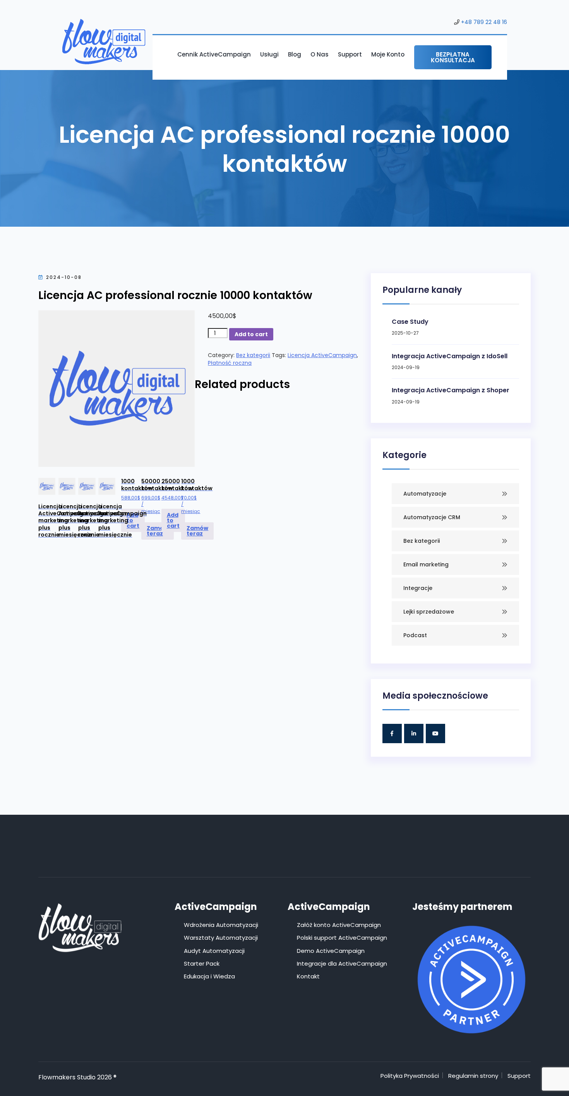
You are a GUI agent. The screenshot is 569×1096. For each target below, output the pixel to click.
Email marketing (426, 564)
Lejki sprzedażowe (428, 612)
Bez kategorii (253, 355)
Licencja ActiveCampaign (322, 355)
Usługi (269, 54)
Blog (294, 54)
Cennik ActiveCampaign (214, 54)
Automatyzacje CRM (431, 517)
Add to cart (251, 334)
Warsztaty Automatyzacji (221, 938)
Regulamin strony (473, 1076)
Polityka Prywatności (409, 1076)
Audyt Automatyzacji (214, 951)
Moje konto (387, 54)
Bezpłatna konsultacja (453, 57)
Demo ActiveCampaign (331, 951)
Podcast (415, 635)
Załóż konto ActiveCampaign (339, 925)
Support (350, 54)
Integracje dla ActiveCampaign (342, 963)
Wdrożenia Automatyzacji (221, 925)
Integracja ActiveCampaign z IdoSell (449, 356)
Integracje (417, 588)
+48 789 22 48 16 (484, 22)
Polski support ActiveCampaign (342, 938)
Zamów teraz (157, 530)
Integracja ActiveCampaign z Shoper (450, 390)
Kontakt (308, 976)
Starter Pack (201, 963)
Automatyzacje (424, 494)
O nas (319, 54)
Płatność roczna (230, 363)
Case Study (410, 321)
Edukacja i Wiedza (209, 976)
